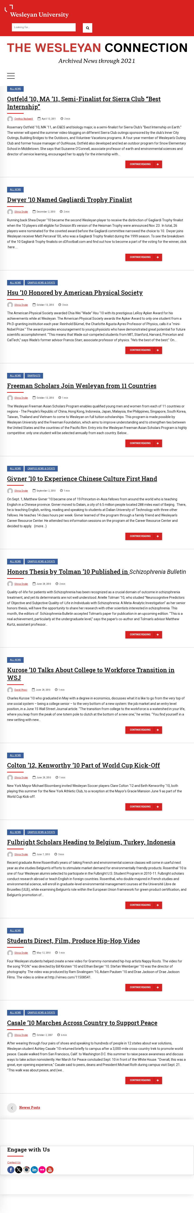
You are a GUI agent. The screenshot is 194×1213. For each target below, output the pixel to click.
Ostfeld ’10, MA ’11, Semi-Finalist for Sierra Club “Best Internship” (84, 103)
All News (15, 88)
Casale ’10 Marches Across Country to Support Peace (82, 1023)
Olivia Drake (21, 211)
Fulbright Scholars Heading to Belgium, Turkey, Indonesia (91, 842)
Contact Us (14, 1162)
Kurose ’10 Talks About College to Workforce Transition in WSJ (91, 674)
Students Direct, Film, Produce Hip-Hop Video (73, 941)
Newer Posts (29, 1107)
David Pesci (20, 689)
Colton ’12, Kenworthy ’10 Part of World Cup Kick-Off (83, 765)
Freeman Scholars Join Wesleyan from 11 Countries (81, 386)
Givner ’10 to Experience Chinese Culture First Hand (82, 479)
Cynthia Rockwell (23, 118)
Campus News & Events (41, 282)
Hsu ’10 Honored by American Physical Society (75, 293)
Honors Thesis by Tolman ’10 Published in (96, 572)
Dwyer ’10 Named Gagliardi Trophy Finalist (69, 200)
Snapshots (33, 375)
